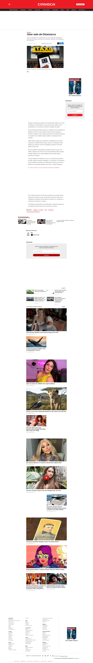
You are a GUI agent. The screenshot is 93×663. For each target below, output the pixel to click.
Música (27, 633)
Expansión (11, 618)
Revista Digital (80, 4)
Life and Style (82, 9)
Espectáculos (12, 643)
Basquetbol (45, 636)
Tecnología (55, 9)
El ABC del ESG (46, 620)
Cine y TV (28, 632)
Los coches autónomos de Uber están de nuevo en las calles (31, 222)
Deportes (28, 631)
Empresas (23, 9)
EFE (32, 233)
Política (30, 9)
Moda (10, 647)
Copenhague (51, 209)
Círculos (10, 646)
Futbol (44, 632)
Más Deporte (45, 637)
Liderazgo (45, 626)
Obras (62, 9)
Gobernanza (28, 649)
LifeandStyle (11, 629)
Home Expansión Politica (14, 620)
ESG (68, 9)
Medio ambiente (29, 647)
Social (27, 648)
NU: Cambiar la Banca (75, 95)
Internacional (46, 9)
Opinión (10, 638)
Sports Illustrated (46, 631)
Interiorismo (28, 643)
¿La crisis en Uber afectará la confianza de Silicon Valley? (65, 221)
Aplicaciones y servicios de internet (33, 211)
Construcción (29, 638)
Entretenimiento (29, 630)
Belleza (10, 648)
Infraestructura (29, 641)
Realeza (10, 644)
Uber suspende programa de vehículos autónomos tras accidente (51, 222)
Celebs (27, 624)
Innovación (45, 619)
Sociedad (11, 640)
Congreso (11, 635)
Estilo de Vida (46, 649)
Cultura (27, 618)
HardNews (35, 209)
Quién (10, 642)
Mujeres (74, 9)
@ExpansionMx (36, 234)
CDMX (10, 636)
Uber (46, 209)
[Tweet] (58, 43)
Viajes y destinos (46, 646)
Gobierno (11, 632)
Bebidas (44, 644)
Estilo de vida (29, 625)
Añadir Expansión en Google (47, 43)
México (10, 634)
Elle (26, 620)
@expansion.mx (48, 656)
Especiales (45, 629)
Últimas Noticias (14, 9)
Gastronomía (45, 643)
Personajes (45, 647)
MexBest (44, 642)
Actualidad (45, 625)
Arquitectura (28, 642)
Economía (37, 9)
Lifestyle (45, 638)
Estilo (27, 629)
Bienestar (45, 648)
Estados (10, 637)
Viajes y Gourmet (12, 649)
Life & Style (28, 627)
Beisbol (44, 633)
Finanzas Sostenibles (47, 618)
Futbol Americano (46, 635)
